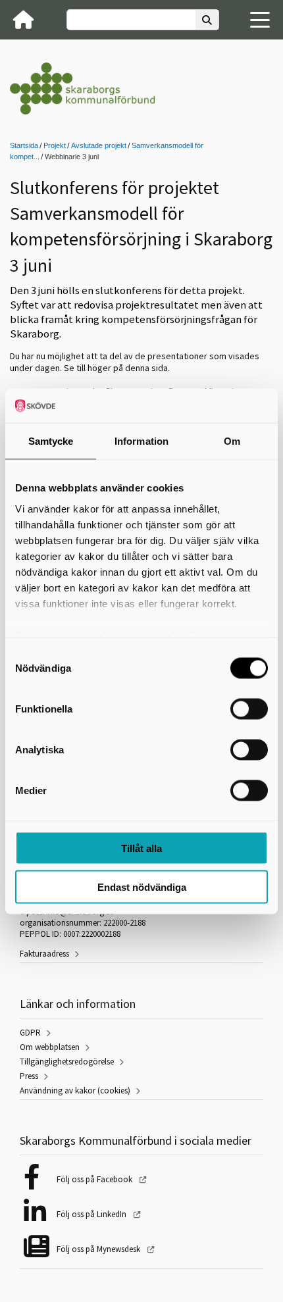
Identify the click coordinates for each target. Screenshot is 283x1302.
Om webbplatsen (50, 1047)
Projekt (54, 145)
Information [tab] (141, 441)
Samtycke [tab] (51, 441)
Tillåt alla (141, 848)
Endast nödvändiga (141, 886)
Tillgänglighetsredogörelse (67, 1061)
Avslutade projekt (98, 145)
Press (29, 1076)
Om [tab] (232, 441)
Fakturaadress (44, 953)
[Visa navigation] (260, 20)
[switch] (249, 709)
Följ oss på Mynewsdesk (99, 1249)
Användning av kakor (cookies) (75, 1090)
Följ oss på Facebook (95, 1179)
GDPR (30, 1032)
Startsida (24, 145)
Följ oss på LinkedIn (92, 1214)
